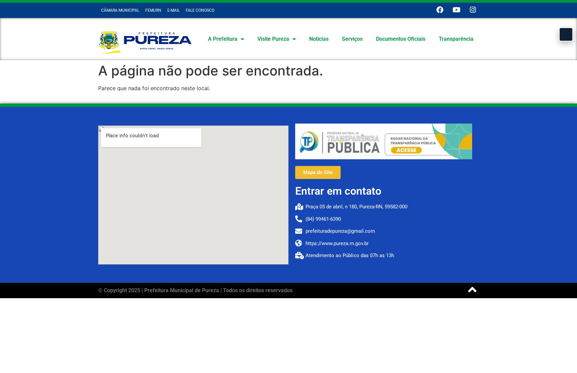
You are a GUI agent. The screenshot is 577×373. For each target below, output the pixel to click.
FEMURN (153, 10)
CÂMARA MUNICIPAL (120, 10)
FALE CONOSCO (200, 10)
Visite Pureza (273, 39)
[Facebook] (440, 10)
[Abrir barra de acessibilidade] (566, 34)
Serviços (352, 39)
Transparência (456, 39)
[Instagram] (472, 10)
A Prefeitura (222, 39)
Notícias (319, 39)
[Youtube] (456, 10)
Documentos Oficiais (400, 39)
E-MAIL (173, 10)
